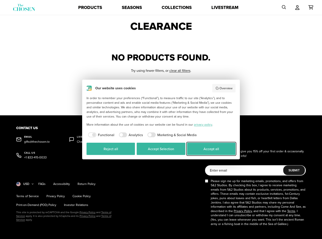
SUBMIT (294, 170)
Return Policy (87, 184)
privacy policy (203, 124)
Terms (291, 211)
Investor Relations (76, 205)
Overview (225, 88)
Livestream (225, 7)
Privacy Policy (55, 196)
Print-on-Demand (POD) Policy (36, 205)
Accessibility (61, 184)
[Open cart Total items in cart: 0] (310, 7)
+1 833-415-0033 (35, 157)
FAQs (42, 184)
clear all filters (179, 70)
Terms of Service (27, 196)
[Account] (297, 7)
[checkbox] (100, 134)
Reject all (111, 148)
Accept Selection (161, 148)
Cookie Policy (82, 196)
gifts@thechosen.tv (37, 142)
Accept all (211, 148)
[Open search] (283, 7)
